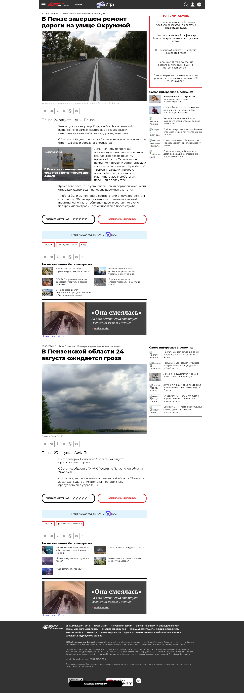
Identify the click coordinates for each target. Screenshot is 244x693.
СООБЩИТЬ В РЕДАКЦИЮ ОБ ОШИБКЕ (84, 636)
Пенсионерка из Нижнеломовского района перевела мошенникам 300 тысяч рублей (176, 78)
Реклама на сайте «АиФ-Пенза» (82, 629)
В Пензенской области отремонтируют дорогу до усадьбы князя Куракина (122, 271)
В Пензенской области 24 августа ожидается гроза (175, 51)
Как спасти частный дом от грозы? (126, 547)
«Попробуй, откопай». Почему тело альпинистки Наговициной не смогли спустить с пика (181, 110)
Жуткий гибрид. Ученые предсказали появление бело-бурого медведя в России (182, 387)
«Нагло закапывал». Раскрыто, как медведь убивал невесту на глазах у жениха (182, 143)
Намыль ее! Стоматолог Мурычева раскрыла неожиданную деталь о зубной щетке (181, 365)
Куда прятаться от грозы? (69, 569)
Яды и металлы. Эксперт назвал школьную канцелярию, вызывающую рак (179, 99)
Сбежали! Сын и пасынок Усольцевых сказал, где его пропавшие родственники (182, 409)
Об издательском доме (78, 626)
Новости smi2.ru (53, 336)
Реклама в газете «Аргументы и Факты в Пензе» (154, 629)
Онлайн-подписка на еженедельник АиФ (157, 626)
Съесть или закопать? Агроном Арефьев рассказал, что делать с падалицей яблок (176, 25)
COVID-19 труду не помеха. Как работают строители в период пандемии (71, 282)
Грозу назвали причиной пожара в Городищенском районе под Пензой (73, 550)
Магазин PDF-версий (121, 626)
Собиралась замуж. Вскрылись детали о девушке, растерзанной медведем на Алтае (180, 154)
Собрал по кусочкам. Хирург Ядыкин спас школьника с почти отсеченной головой (182, 132)
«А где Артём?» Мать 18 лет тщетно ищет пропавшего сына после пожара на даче (181, 398)
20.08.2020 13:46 (50, 13)
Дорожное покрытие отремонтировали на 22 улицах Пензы (124, 282)
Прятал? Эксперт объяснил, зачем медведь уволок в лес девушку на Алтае (181, 354)
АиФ (60, 436)
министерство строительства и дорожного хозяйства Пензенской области (81, 103)
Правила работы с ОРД (114, 629)
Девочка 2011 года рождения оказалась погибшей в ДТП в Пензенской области (176, 65)
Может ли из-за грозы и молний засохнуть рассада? (125, 559)
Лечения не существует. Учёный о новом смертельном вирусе (180, 375)
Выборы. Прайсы (74, 632)
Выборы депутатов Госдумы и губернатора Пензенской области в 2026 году (141, 632)
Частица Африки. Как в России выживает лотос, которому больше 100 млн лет (181, 121)
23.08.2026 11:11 (49, 346)
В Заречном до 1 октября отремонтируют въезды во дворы (73, 270)
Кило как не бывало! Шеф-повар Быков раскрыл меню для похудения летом (175, 38)
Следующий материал (95, 684)
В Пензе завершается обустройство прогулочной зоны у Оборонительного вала (73, 292)
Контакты (92, 632)
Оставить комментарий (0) (122, 219)
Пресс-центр (100, 626)
